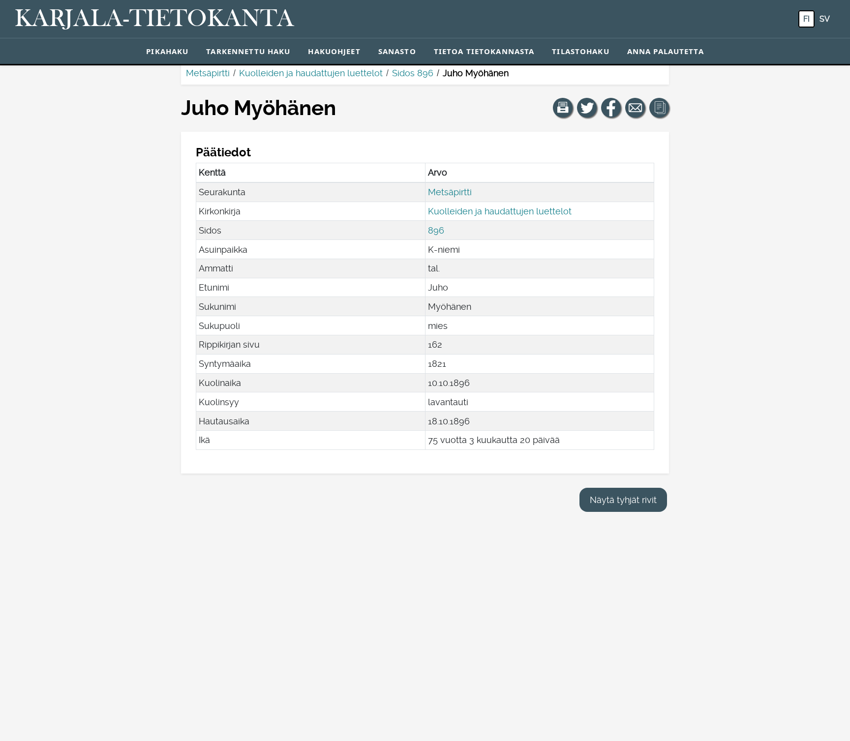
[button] (563, 108)
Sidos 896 (412, 73)
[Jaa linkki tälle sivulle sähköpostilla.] (635, 108)
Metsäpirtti (208, 73)
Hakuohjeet (334, 51)
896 (436, 230)
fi (806, 19)
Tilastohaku (580, 51)
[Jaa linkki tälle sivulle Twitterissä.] (587, 108)
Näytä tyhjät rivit (623, 500)
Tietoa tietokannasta (484, 51)
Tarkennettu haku (248, 51)
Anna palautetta (665, 51)
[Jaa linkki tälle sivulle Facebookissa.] (611, 108)
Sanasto (397, 51)
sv (825, 19)
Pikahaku (167, 51)
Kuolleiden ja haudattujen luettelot (311, 73)
